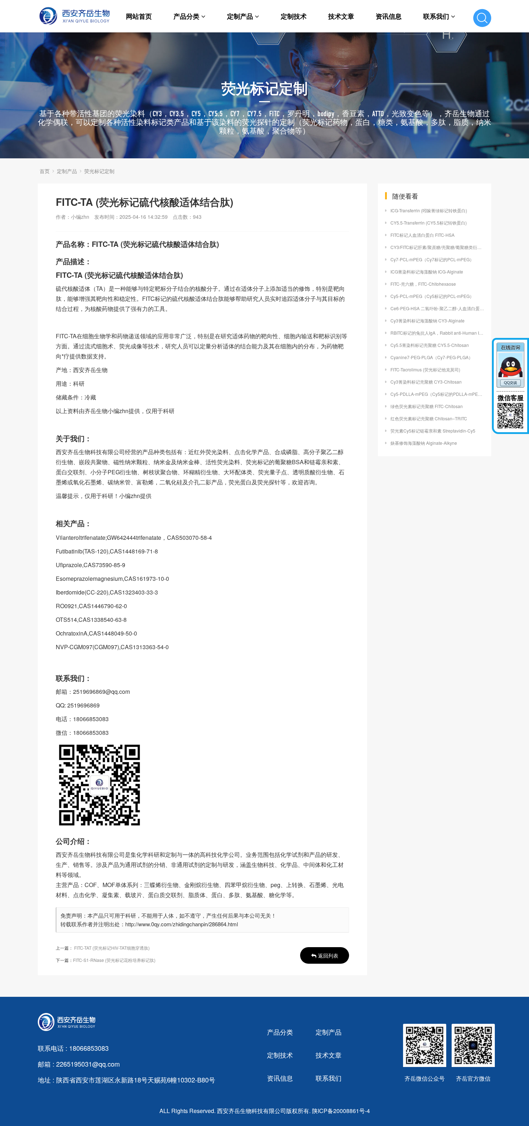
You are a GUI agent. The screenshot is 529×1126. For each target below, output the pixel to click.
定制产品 (240, 16)
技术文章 (341, 16)
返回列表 (328, 955)
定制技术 (294, 16)
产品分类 (186, 16)
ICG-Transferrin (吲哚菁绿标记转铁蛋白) (428, 210)
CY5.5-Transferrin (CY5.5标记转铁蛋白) (428, 223)
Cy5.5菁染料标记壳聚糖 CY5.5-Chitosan (429, 345)
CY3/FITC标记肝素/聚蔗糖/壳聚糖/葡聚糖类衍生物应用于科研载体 (437, 247)
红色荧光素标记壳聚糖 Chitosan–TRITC (428, 418)
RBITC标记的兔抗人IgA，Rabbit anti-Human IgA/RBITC (437, 333)
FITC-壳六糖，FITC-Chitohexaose (423, 284)
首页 (45, 171)
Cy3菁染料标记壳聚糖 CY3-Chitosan (426, 382)
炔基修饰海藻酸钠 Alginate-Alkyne (423, 443)
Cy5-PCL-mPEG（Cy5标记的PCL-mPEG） (432, 296)
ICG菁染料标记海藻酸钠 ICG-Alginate (426, 271)
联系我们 (436, 16)
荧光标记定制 (99, 171)
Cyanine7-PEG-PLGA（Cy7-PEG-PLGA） (431, 357)
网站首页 (139, 16)
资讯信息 (389, 16)
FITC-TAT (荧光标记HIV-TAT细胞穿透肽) (112, 948)
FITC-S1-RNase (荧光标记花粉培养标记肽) (114, 960)
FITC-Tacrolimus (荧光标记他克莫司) (425, 369)
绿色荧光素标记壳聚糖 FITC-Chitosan (426, 406)
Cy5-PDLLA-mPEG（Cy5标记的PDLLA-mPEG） (437, 394)
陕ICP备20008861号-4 (341, 1111)
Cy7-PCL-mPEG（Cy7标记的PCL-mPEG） (432, 259)
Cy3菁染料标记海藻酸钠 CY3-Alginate (427, 320)
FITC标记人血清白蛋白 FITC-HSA (422, 235)
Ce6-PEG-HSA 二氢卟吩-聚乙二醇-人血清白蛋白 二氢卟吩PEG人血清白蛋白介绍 (437, 308)
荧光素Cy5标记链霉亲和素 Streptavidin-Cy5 (432, 431)
